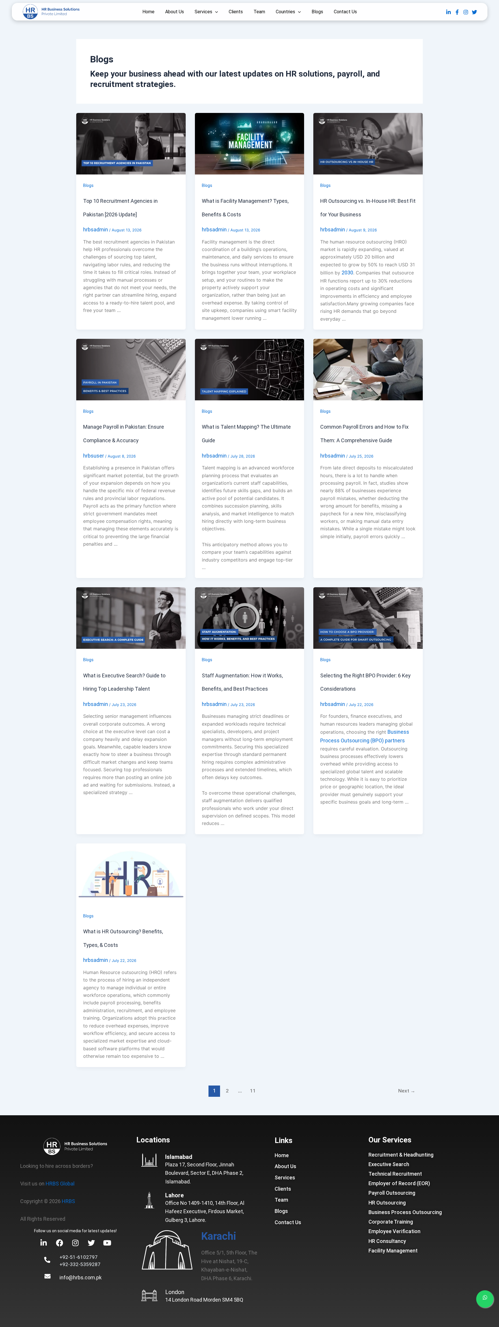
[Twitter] (474, 12)
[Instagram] (465, 12)
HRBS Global (60, 1184)
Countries (285, 11)
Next (406, 1091)
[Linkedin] (448, 12)
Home (148, 11)
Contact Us (345, 11)
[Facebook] (457, 12)
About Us (174, 11)
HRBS (68, 1201)
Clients (236, 11)
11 (253, 1091)
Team (259, 11)
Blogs (317, 11)
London (174, 1292)
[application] (215, 12)
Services (203, 11)
